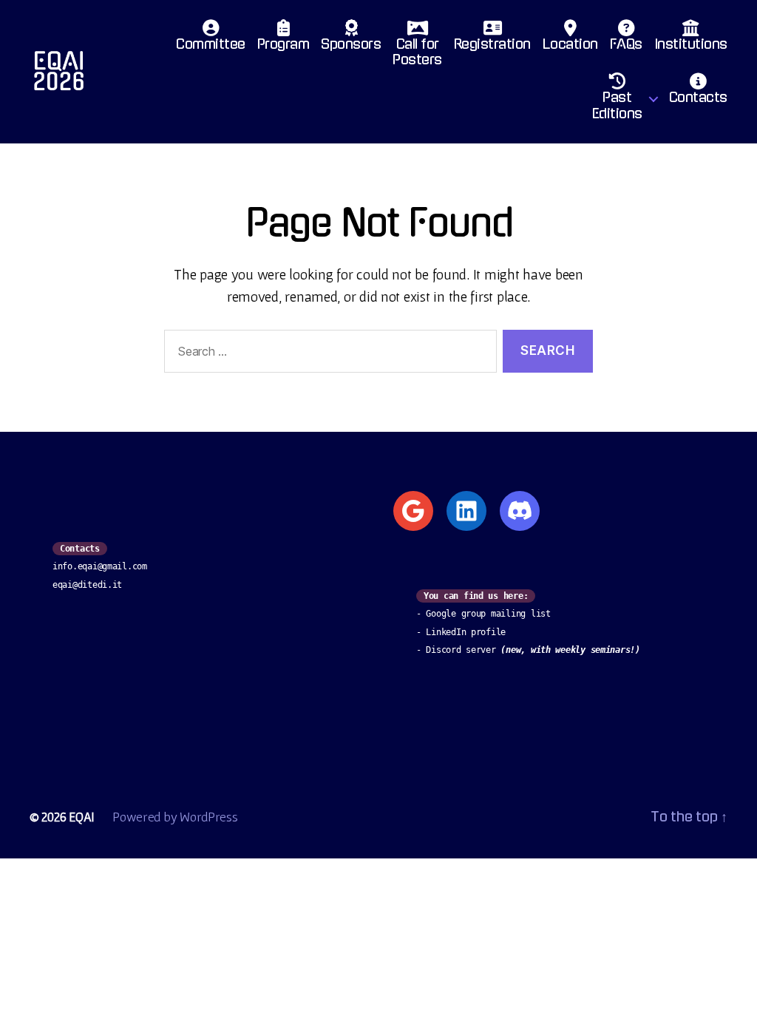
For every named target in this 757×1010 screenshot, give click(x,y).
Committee (210, 44)
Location (570, 44)
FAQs (626, 44)
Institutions (690, 44)
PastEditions (617, 106)
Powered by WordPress (175, 816)
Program (283, 44)
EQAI (82, 816)
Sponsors (351, 44)
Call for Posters (417, 52)
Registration (492, 44)
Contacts (698, 97)
